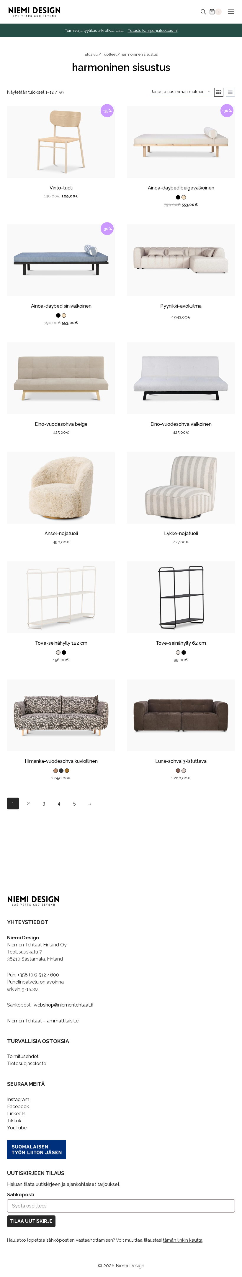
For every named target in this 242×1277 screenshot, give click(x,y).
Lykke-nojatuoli (181, 533)
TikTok (14, 1120)
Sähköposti (20, 1194)
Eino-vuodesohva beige (61, 424)
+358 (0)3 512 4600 (38, 975)
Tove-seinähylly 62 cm (181, 643)
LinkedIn (16, 1113)
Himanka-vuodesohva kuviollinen (61, 761)
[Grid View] (218, 92)
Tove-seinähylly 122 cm (61, 643)
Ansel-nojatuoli (61, 533)
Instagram (18, 1099)
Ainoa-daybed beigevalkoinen (181, 188)
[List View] (230, 92)
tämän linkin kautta (182, 1240)
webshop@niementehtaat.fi (63, 1005)
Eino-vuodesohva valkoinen (181, 424)
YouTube (17, 1128)
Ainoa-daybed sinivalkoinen (61, 306)
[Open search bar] (203, 11)
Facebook (18, 1106)
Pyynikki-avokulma (181, 306)
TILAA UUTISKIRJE (31, 1221)
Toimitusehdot (23, 1056)
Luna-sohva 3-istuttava (181, 761)
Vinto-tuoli (61, 188)
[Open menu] (231, 11)
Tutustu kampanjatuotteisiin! (153, 30)
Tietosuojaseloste (26, 1063)
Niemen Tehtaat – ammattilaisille (43, 1021)
